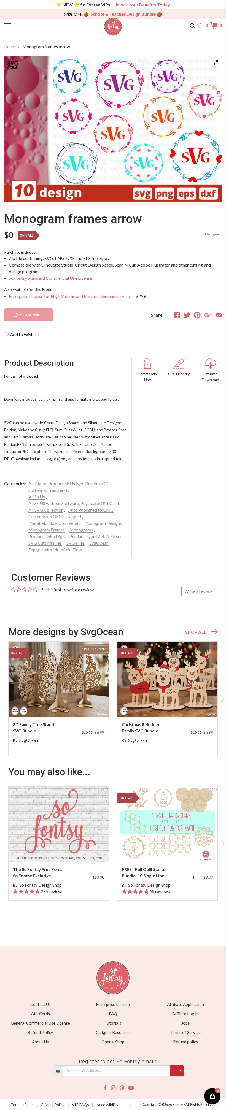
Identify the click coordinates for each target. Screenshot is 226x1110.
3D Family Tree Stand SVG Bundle (33, 727)
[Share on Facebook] (177, 315)
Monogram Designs (103, 523)
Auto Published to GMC (91, 509)
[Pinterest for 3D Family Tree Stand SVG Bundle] (63, 706)
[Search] (192, 25)
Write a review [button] (198, 591)
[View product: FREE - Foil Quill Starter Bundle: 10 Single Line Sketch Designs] (167, 824)
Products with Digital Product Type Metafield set (75, 536)
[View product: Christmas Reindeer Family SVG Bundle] (167, 679)
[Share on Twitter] (186, 315)
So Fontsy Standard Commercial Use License (50, 278)
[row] (113, 698)
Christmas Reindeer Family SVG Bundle (141, 727)
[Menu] (31, 25)
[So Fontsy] (113, 27)
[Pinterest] (122, 1088)
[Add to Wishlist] (105, 644)
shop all (195, 631)
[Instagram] (113, 1088)
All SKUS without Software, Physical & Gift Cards (74, 503)
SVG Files (75, 542)
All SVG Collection (45, 509)
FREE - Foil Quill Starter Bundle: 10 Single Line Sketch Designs (144, 873)
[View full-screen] (215, 62)
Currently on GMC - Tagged (54, 516)
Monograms (81, 529)
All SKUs (36, 496)
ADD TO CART (87, 706)
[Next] (211, 129)
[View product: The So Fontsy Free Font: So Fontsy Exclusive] (59, 824)
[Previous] (15, 129)
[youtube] (131, 1088)
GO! (177, 1070)
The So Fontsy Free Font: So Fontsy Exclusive (37, 872)
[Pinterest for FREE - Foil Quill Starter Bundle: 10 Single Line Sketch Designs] (172, 850)
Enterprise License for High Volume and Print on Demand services (70, 296)
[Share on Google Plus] (208, 315)
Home (9, 46)
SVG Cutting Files (45, 542)
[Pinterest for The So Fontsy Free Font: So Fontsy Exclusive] (63, 850)
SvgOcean (99, 542)
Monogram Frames (46, 529)
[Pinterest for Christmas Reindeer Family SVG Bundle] (172, 706)
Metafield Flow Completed (54, 523)
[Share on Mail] (219, 315)
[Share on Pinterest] (197, 315)
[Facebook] (105, 1088)
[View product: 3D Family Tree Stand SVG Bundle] (59, 679)
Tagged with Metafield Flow (55, 549)
